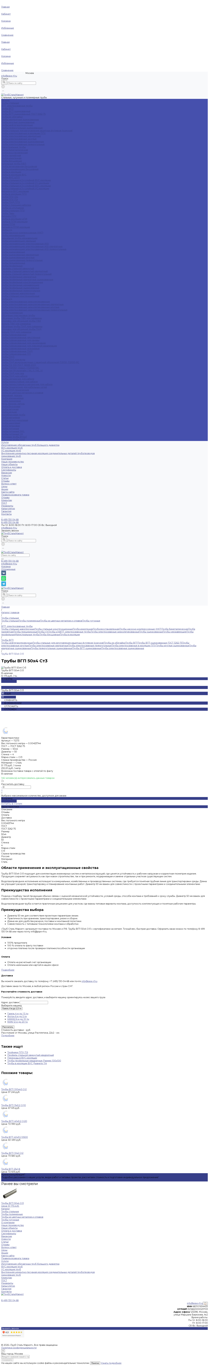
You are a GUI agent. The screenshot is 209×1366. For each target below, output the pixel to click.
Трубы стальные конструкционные (20, 296)
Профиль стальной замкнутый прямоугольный (26, 274)
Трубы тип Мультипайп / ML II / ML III (22, 370)
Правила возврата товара (15, 494)
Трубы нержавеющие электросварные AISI (25, 243)
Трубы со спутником (12, 207)
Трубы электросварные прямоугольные (23, 144)
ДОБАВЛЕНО (9, 681)
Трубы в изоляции (11, 172)
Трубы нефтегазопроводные (17, 125)
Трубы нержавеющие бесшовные (20, 169)
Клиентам (6, 1277)
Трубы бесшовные (11, 161)
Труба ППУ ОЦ (9, 196)
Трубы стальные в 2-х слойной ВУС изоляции (26, 180)
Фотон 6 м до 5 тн (17, 1016)
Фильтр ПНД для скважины (16, 332)
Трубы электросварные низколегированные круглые (30, 307)
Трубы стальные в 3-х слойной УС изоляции (25, 188)
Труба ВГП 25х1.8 (10, 1169)
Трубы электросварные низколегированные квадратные (32, 304)
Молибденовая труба (13, 414)
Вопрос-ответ (9, 483)
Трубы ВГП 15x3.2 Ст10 (13, 1105)
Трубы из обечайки (12, 116)
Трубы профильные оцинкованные (20, 287)
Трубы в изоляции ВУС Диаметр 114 (27, 1063)
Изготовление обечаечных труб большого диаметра (30, 445)
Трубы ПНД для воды (13, 359)
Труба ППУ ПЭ (9, 199)
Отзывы (5, 481)
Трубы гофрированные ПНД (17, 351)
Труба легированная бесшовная (19, 166)
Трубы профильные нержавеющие (20, 285)
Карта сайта (7, 492)
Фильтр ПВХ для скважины (16, 323)
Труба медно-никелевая (14, 420)
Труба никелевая (10, 423)
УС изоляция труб (11, 450)
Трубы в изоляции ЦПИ (14, 218)
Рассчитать (7, 1027)
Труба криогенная (11, 158)
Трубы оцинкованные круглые (18, 257)
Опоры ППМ (8, 224)
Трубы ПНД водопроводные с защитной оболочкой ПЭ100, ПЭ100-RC (40, 362)
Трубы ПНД (7, 356)
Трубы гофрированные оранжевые (20, 348)
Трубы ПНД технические (15, 390)
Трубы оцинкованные (13, 252)
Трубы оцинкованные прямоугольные (22, 260)
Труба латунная (10, 409)
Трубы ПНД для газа (12, 373)
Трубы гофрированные (13, 334)
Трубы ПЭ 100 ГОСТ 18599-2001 (18, 365)
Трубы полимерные (12, 312)
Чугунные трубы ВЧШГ (14, 436)
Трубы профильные (12, 265)
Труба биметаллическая (14, 150)
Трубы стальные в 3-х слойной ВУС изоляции (26, 185)
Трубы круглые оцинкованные (18, 122)
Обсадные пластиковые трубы (18, 315)
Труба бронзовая (10, 406)
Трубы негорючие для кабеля (17, 379)
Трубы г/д (6, 230)
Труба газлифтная (11, 155)
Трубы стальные (10, 103)
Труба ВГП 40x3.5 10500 (14, 1137)
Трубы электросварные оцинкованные (22, 141)
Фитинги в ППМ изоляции (15, 227)
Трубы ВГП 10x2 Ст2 (12, 1153)
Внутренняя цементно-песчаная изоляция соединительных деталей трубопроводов (48, 453)
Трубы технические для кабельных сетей (24, 387)
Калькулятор (8, 508)
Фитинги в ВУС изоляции (15, 191)
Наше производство (12, 461)
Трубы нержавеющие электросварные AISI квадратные (32, 246)
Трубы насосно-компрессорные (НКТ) (22, 232)
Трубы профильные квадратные (18, 276)
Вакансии (6, 472)
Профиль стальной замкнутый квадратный (24, 271)
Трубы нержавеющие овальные (18, 241)
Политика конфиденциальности (19, 1347)
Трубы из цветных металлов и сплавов (22, 392)
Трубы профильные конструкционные (22, 282)
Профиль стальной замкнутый (17, 268)
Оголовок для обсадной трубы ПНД (21, 329)
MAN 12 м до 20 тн (17, 1022)
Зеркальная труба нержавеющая (19, 238)
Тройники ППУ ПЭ (17, 1052)
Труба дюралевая (11, 401)
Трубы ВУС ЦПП (10, 177)
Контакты (6, 1291)
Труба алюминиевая (12, 398)
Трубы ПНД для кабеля (14, 376)
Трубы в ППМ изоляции (14, 221)
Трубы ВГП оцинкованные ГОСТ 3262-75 (23, 114)
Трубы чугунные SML (13, 431)
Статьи (5, 478)
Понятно (95, 1363)
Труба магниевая (10, 417)
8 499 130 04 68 (10, 561)
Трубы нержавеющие (13, 235)
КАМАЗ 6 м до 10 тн (18, 1019)
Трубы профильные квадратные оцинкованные (27, 279)
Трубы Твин (7, 213)
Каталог (5, 1208)
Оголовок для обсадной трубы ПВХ (21, 321)
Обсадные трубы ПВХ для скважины (21, 318)
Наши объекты (9, 464)
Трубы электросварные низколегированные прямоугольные (34, 310)
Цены (4, 486)
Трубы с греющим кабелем (16, 205)
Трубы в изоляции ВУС (13, 174)
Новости (6, 475)
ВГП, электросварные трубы (17, 105)
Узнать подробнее (111, 1363)
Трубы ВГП (7, 108)
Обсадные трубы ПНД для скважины (21, 326)
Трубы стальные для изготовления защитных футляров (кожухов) (37, 130)
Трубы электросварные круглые (19, 138)
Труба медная (9, 412)
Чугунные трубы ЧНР (13, 439)
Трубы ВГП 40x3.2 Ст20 (14, 1121)
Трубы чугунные (10, 428)
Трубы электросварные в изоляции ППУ (23, 133)
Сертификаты (8, 470)
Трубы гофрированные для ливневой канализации (29, 345)
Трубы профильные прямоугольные (20, 290)
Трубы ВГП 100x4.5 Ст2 (14, 1089)
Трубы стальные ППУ (13, 210)
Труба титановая (10, 425)
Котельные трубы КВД (13, 163)
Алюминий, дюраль (11, 395)
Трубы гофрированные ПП (16, 354)
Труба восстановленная (14, 152)
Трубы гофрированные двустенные (20, 337)
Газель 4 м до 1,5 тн (11, 1008)
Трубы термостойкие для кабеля (19, 381)
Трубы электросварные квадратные (21, 136)
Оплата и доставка (11, 467)
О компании (8, 1222)
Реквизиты (7, 505)
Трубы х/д (6, 299)
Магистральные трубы (13, 147)
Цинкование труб (11, 456)
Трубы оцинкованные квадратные (20, 254)
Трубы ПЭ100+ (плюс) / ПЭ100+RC (20, 367)
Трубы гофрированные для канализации (23, 343)
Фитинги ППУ (9, 216)
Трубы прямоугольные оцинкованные (22, 127)
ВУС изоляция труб (12, 447)
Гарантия (6, 511)
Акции (4, 489)
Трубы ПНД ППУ (10, 202)
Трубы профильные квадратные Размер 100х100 (34, 1060)
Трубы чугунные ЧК (12, 434)
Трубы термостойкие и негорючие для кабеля (26, 384)
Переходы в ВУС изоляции (22, 1058)
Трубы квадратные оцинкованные (20, 119)
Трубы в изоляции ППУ (14, 194)
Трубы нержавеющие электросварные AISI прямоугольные (33, 249)
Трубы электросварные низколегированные (25, 301)
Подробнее (7, 970)
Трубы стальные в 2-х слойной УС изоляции (25, 183)
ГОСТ (4, 503)
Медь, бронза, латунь (13, 403)
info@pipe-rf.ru (9, 75)
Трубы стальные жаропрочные (18, 293)
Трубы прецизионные (13, 263)
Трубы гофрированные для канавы (20, 340)
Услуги (5, 1261)
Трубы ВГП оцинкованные (15, 111)
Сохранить (7, 1360)
